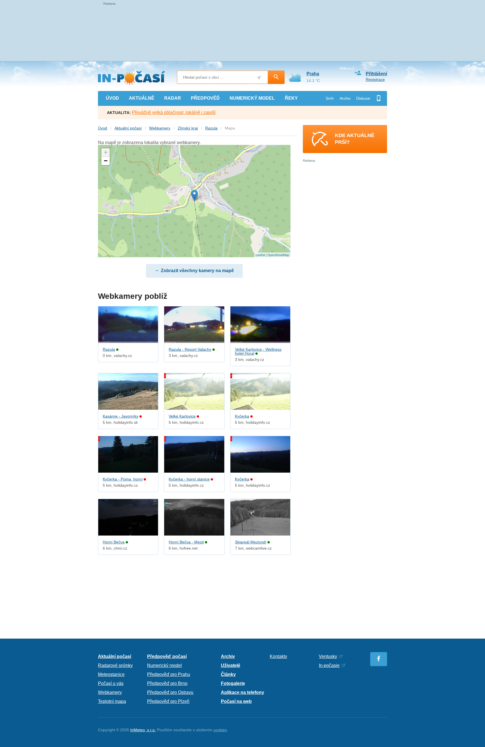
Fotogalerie (233, 683)
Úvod (102, 128)
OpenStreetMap (278, 254)
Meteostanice (111, 674)
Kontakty (278, 656)
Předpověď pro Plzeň (168, 701)
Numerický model (164, 665)
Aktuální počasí (128, 128)
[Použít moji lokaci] (259, 77)
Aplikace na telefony (242, 692)
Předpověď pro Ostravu (170, 692)
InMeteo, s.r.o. (143, 730)
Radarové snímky (115, 665)
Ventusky (328, 656)
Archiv (345, 98)
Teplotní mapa (112, 701)
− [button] (105, 160)
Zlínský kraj (188, 128)
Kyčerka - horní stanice (189, 479)
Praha (312, 73)
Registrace (375, 79)
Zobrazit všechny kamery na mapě (197, 270)
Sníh (330, 98)
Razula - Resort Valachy (190, 349)
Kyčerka (242, 416)
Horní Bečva (114, 542)
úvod (112, 98)
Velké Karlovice (182, 416)
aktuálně (141, 98)
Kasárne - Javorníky (120, 416)
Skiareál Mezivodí (250, 542)
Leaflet (260, 254)
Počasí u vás (110, 683)
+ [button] (105, 152)
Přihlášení (376, 73)
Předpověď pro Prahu (168, 674)
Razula (211, 128)
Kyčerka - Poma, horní (123, 479)
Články (228, 674)
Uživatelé (230, 665)
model (252, 98)
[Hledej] (276, 77)
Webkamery (159, 128)
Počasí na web (236, 701)
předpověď (205, 98)
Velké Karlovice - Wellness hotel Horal (258, 351)
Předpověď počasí (167, 656)
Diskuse (363, 98)
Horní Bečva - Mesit (186, 542)
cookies (220, 730)
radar (172, 98)
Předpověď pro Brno (167, 683)
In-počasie (329, 665)
